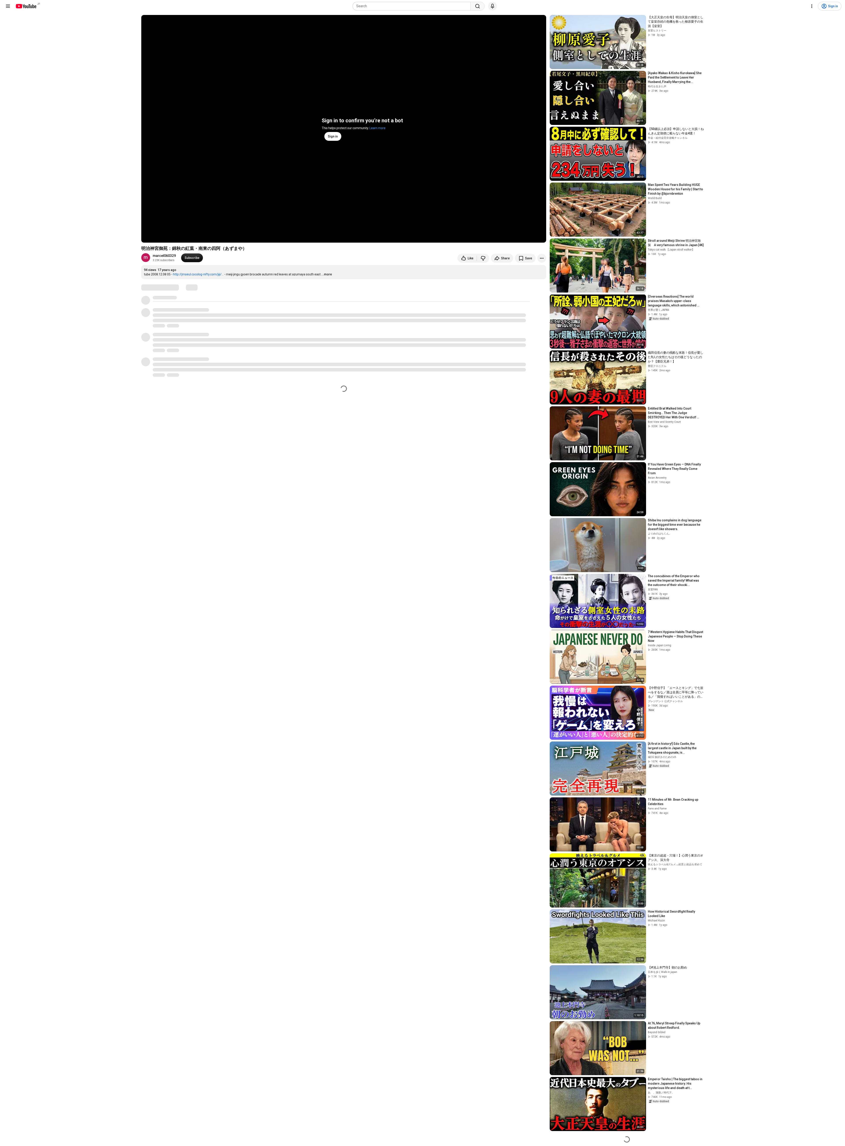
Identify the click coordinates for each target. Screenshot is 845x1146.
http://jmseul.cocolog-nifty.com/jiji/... (198, 274)
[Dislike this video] (483, 258)
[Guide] (8, 6)
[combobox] (413, 6)
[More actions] (541, 258)
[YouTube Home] (25, 6)
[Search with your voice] (492, 6)
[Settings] (811, 6)
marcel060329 (164, 256)
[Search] (477, 6)
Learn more (377, 128)
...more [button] (326, 274)
